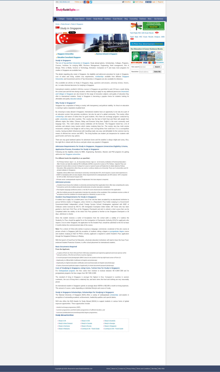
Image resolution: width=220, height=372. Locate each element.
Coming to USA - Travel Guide (113, 329)
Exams (89, 19)
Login (153, 2)
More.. (150, 19)
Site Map (154, 368)
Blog (126, 19)
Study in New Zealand (65, 323)
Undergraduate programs (67, 271)
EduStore (143, 19)
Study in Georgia (109, 323)
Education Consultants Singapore (69, 57)
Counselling (133, 19)
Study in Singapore (77, 24)
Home (57, 24)
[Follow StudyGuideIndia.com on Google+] (88, 1)
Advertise (127, 2)
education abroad (76, 99)
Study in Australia (109, 321)
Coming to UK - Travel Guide (90, 329)
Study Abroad (97, 19)
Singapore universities (73, 154)
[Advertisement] (122, 10)
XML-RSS (161, 368)
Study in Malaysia (64, 329)
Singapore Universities (66, 54)
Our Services (158, 19)
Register (160, 2)
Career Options (79, 19)
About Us (114, 368)
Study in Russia (86, 326)
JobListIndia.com (64, 2)
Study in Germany (64, 326)
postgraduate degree (117, 231)
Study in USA (86, 321)
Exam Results (117, 19)
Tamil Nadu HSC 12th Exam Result (142, 33)
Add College (139, 2)
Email (60, 33)
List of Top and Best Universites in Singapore (74, 63)
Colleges (62, 19)
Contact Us (121, 368)
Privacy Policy (131, 368)
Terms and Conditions (143, 368)
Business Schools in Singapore (106, 54)
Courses (69, 19)
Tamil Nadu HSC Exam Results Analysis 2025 (147, 37)
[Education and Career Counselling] (147, 23)
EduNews (107, 19)
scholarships (99, 76)
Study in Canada (87, 323)
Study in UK (62, 321)
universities (64, 119)
